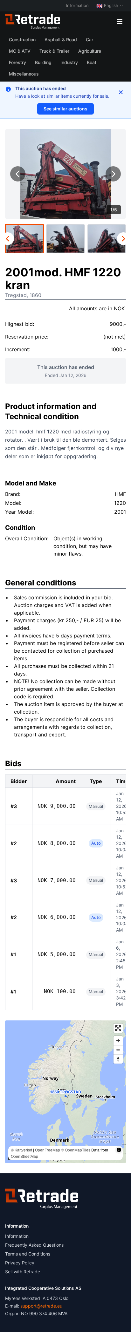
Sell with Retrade (22, 1271)
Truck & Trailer (54, 51)
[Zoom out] (118, 1049)
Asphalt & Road (61, 39)
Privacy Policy (19, 1262)
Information (77, 5)
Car (89, 39)
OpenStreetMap (24, 1156)
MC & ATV (20, 51)
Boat (91, 62)
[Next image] (113, 173)
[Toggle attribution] (119, 1150)
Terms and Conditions (27, 1253)
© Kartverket (21, 1149)
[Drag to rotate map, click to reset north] (118, 1059)
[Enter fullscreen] (118, 1028)
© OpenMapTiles (75, 1149)
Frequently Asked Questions (34, 1245)
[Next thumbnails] (123, 238)
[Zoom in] (118, 1040)
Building (43, 62)
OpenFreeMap (47, 1149)
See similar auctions (65, 108)
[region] (65, 1091)
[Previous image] (17, 173)
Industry (69, 62)
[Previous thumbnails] (7, 238)
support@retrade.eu (41, 1306)
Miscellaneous (24, 73)
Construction (22, 39)
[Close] (121, 92)
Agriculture (89, 51)
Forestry (17, 62)
